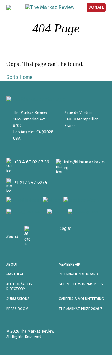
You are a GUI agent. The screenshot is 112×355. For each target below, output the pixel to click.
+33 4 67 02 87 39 (31, 162)
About (12, 264)
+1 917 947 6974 (30, 182)
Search (13, 236)
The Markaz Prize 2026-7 (80, 309)
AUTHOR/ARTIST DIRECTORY (20, 286)
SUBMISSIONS (18, 299)
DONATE (96, 7)
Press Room (17, 309)
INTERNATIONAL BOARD (78, 274)
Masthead (15, 274)
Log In (65, 228)
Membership (69, 264)
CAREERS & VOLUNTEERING (81, 299)
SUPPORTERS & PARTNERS (81, 284)
